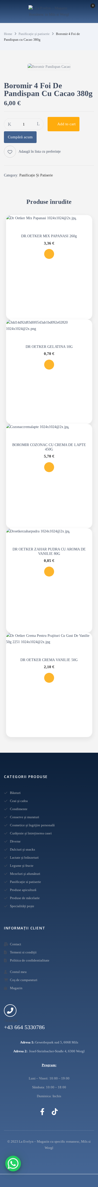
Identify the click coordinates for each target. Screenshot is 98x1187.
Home (8, 34)
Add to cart (66, 124)
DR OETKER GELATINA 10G (49, 347)
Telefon (10, 1020)
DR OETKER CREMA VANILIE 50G (49, 660)
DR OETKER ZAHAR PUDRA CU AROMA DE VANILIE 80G (49, 551)
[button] (87, 13)
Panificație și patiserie (34, 34)
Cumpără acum (20, 137)
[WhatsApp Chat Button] (13, 1163)
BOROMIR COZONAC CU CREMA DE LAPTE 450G (49, 447)
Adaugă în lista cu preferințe (40, 151)
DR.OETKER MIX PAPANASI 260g (49, 236)
